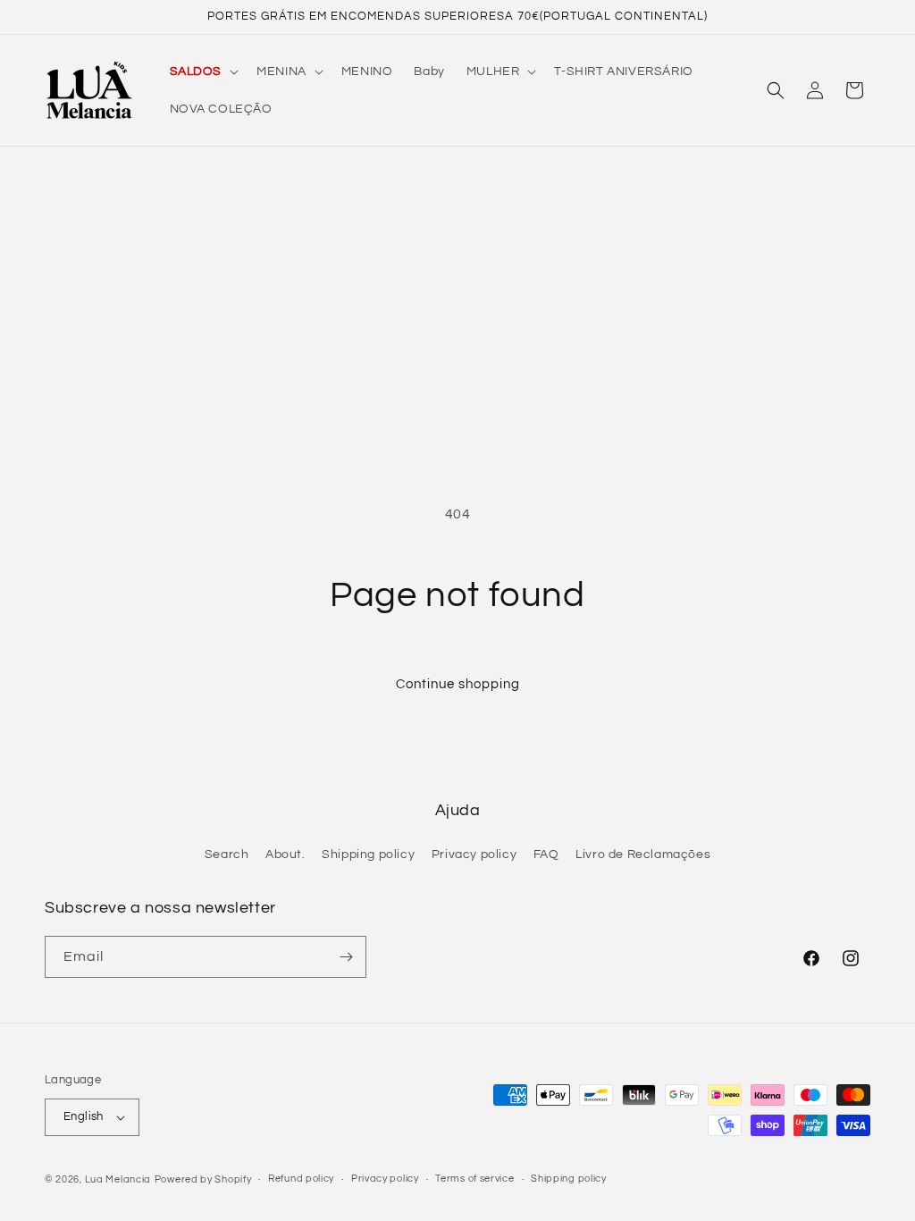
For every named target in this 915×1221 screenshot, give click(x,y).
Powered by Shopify (203, 1179)
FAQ (546, 854)
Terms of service (474, 1178)
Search (227, 854)
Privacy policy (474, 854)
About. (285, 854)
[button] (203, 71)
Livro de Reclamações (642, 854)
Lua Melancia (118, 1179)
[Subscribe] (345, 957)
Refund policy (301, 1178)
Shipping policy (368, 854)
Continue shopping (458, 684)
